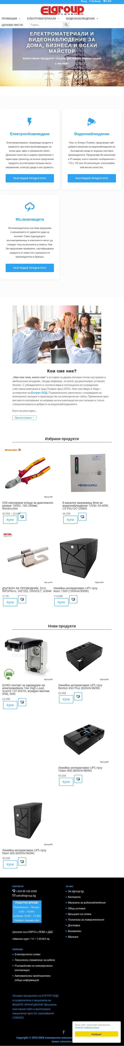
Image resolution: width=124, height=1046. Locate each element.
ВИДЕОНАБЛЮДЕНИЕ (80, 18)
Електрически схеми (27, 954)
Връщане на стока (79, 914)
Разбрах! (97, 1034)
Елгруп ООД (39, 392)
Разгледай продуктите (29, 178)
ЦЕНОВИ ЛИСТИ (12, 25)
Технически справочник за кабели (35, 960)
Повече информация (87, 1027)
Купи (10, 519)
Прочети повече (24, 417)
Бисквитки (74, 931)
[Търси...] (49, 25)
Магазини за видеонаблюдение (87, 902)
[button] (19, 18)
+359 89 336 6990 (26, 891)
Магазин (73, 936)
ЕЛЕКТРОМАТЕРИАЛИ (41, 18)
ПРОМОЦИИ (9, 18)
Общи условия (76, 908)
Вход (84, 1)
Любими (95, 1)
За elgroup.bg (76, 891)
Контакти (74, 897)
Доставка (74, 925)
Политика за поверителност (86, 919)
